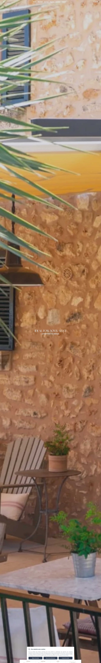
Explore (52, 2)
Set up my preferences (50, 658)
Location (58, 2)
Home (34, 2)
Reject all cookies (35, 658)
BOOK (96, 2)
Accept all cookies (65, 658)
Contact (64, 2)
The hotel (40, 2)
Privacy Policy (65, 655)
